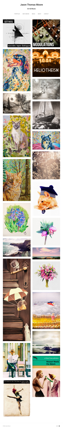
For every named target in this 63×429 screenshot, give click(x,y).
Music (33, 13)
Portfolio (17, 13)
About (39, 13)
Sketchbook (26, 13)
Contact (46, 13)
